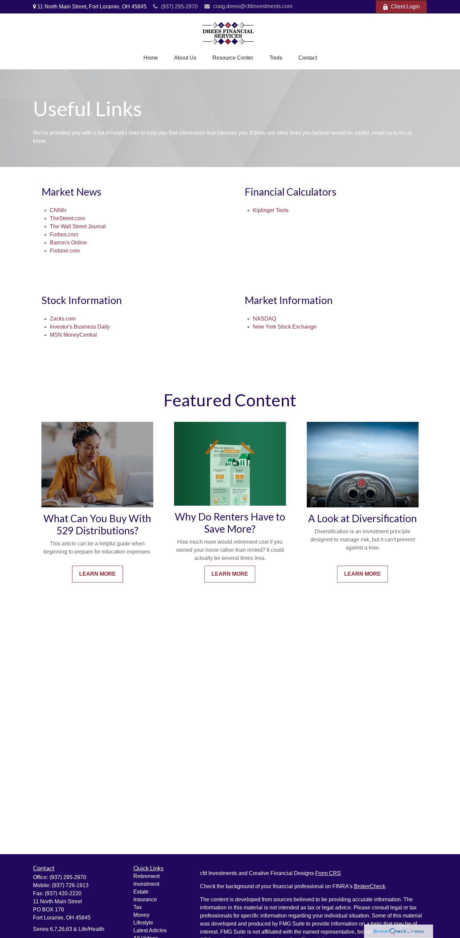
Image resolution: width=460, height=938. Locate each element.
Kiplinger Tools (271, 210)
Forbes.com (64, 234)
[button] (150, 58)
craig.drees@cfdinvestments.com (252, 6)
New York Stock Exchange (285, 327)
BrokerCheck (369, 886)
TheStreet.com (67, 218)
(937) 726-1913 (70, 885)
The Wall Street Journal (78, 226)
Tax (137, 907)
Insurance (145, 899)
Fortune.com (65, 251)
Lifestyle (143, 923)
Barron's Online (68, 242)
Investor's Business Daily (80, 327)
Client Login (405, 6)
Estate (141, 892)
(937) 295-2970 (179, 6)
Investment (146, 884)
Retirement (146, 876)
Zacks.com (63, 319)
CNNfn (58, 210)
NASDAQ (264, 319)
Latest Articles (150, 930)
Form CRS (328, 873)
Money (141, 915)
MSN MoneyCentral (73, 335)
